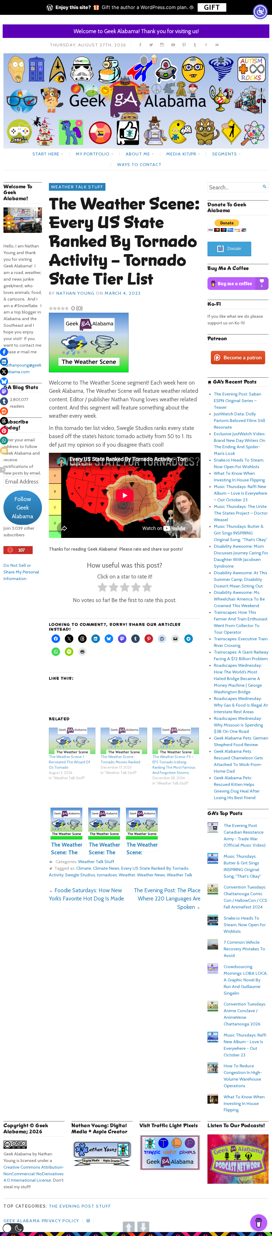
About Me (138, 153)
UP (129, 1227)
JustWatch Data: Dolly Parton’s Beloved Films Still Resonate (239, 420)
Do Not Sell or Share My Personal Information (21, 572)
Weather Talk (179, 874)
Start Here (46, 153)
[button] (13, 1228)
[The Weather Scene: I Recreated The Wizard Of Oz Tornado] (72, 741)
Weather (127, 874)
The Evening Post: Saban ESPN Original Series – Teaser (237, 400)
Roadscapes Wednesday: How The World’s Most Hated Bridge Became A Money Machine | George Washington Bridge (238, 678)
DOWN (143, 1227)
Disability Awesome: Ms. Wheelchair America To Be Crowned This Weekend (239, 599)
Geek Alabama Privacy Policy (41, 1220)
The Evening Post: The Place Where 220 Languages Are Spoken (167, 898)
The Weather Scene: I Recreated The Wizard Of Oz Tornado (69, 762)
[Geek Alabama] (136, 100)
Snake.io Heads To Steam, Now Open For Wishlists (245, 924)
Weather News (151, 874)
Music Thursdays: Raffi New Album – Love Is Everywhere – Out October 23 (240, 493)
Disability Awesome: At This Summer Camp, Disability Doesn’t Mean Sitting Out (240, 579)
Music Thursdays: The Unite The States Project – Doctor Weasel (240, 513)
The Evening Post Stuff (80, 1206)
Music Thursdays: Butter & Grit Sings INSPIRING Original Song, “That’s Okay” (240, 533)
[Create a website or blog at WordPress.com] (88, 1220)
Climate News (106, 868)
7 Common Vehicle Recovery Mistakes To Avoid (244, 948)
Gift (212, 7)
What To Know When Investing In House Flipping (244, 1103)
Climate (83, 868)
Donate (234, 248)
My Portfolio (93, 153)
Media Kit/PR (181, 153)
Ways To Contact (139, 164)
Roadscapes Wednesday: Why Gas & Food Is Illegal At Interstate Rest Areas (241, 705)
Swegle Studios (80, 874)
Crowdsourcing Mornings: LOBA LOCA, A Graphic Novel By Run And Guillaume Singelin (245, 980)
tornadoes (107, 874)
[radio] (102, 588)
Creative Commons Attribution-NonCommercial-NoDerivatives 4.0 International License (33, 1173)
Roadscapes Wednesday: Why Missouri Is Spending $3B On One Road (238, 725)
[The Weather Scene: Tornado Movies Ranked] (124, 741)
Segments (224, 153)
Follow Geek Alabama (22, 507)
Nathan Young (75, 293)
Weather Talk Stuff (77, 186)
